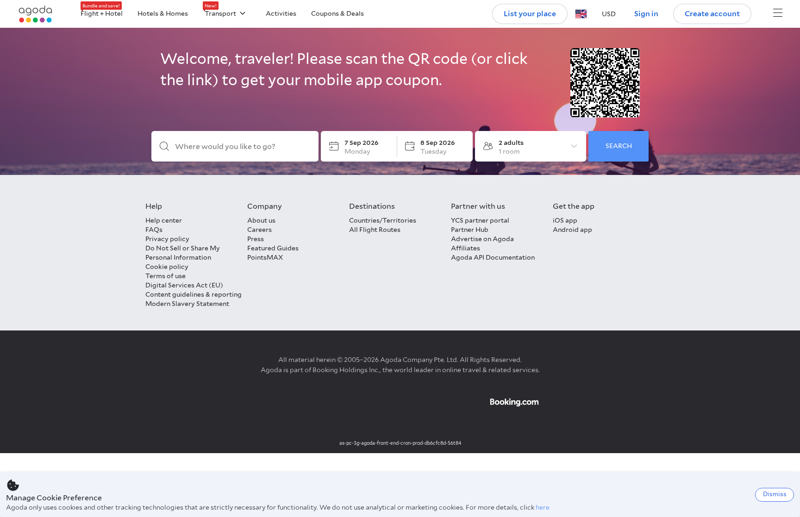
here (543, 507)
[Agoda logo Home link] (35, 14)
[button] (581, 14)
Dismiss (775, 494)
